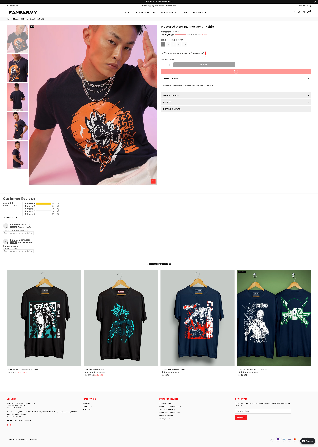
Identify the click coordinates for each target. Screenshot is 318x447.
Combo (184, 12)
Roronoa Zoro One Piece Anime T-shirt (253, 369)
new (32, 27)
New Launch (199, 12)
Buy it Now (270, 72)
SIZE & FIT (167, 102)
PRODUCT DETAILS (171, 95)
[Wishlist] (303, 12)
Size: (172, 40)
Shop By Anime (167, 12)
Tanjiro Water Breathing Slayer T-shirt (23, 369)
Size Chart (178, 40)
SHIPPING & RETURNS (172, 109)
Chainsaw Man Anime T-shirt (173, 369)
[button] (166, 32)
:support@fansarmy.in (21, 420)
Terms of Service (166, 416)
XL (179, 44)
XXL (185, 44)
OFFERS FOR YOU (170, 78)
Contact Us (13, 6)
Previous (31, 105)
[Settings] (299, 12)
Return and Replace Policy (170, 406)
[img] (15, 224)
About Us (86, 403)
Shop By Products (144, 12)
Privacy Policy (164, 419)
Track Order (171, 6)
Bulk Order (87, 409)
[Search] (295, 12)
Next (155, 105)
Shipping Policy (165, 403)
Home (127, 12)
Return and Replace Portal (170, 412)
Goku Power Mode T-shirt (94, 369)
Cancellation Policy (167, 409)
